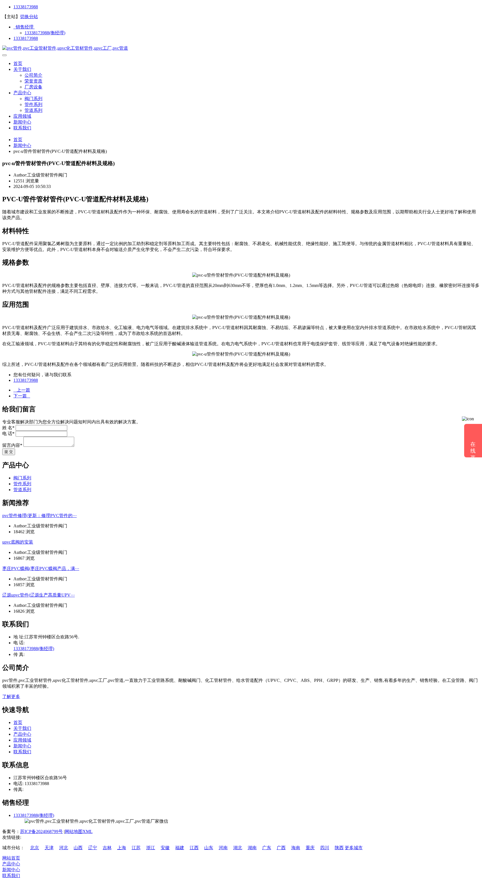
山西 (78, 847)
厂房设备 (33, 87)
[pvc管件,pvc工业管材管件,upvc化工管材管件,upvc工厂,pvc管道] (65, 48)
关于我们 (22, 69)
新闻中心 (22, 122)
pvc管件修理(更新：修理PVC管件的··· (39, 515)
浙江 (150, 847)
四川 (324, 847)
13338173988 (25, 6)
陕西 (339, 847)
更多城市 (354, 847)
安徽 (165, 847)
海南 (295, 847)
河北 (63, 847)
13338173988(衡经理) (45, 32)
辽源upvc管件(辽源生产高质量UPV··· (38, 595)
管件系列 (33, 104)
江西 (194, 847)
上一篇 (21, 390)
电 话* (8, 433)
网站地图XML (79, 831)
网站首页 (11, 858)
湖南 (252, 847)
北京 (34, 847)
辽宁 (92, 847)
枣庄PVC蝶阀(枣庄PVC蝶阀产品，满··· (40, 568)
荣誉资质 (33, 81)
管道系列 (33, 110)
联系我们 (22, 127)
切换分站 (29, 16)
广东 (266, 847)
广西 (281, 847)
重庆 (310, 847)
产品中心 (22, 92)
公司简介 (33, 75)
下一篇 (21, 396)
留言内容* (12, 445)
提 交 (8, 452)
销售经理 (24, 27)
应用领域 (22, 116)
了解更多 (11, 696)
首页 (17, 63)
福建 (179, 847)
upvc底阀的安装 (17, 542)
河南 (223, 847)
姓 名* (8, 427)
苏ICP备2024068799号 (41, 831)
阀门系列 (33, 98)
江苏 (136, 847)
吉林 (107, 847)
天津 (49, 847)
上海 (121, 847)
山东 (208, 847)
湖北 (237, 847)
